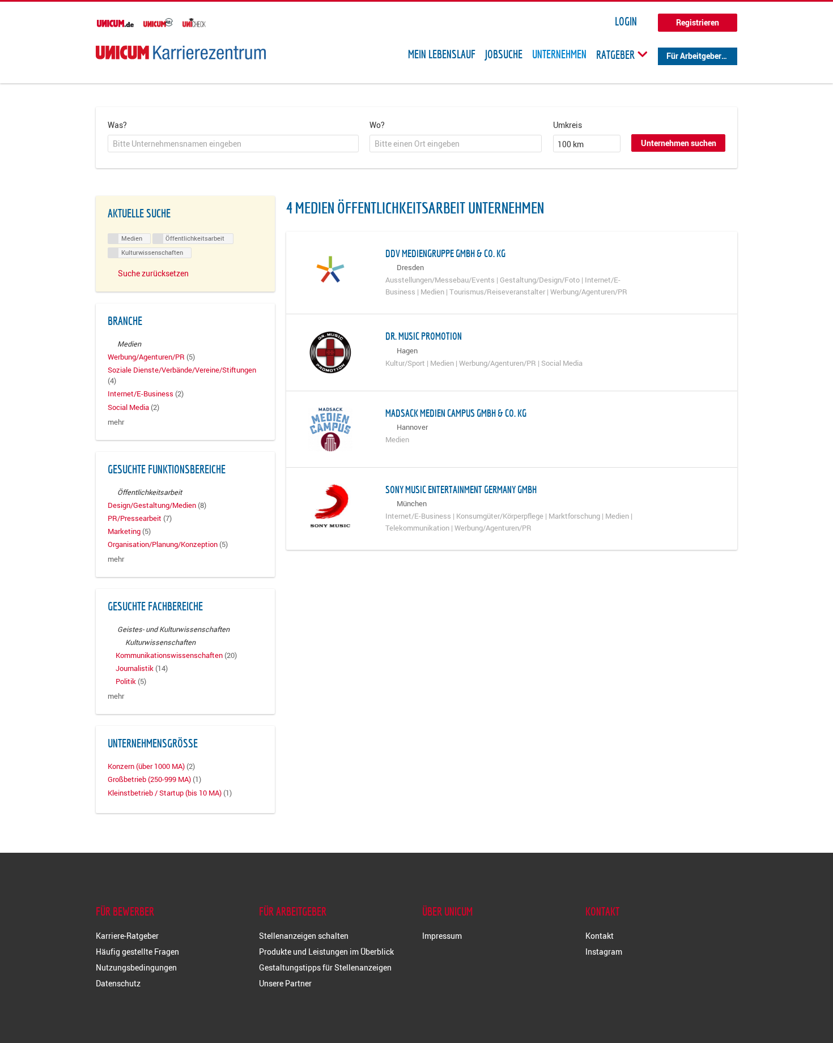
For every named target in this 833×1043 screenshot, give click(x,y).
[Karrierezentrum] (181, 52)
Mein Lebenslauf (441, 54)
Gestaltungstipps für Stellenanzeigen (325, 967)
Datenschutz (118, 983)
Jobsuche (503, 54)
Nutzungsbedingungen (136, 967)
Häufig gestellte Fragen (137, 951)
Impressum (442, 935)
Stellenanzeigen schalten (303, 935)
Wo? (377, 124)
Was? (117, 124)
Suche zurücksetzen (153, 273)
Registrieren (697, 22)
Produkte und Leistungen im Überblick (326, 951)
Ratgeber (616, 54)
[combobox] (233, 144)
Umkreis (567, 124)
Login (626, 21)
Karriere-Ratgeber (127, 935)
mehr (116, 422)
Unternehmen (559, 54)
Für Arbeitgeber (693, 55)
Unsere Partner (285, 983)
